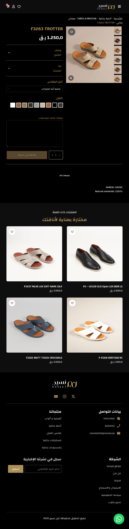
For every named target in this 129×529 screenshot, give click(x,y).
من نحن (117, 473)
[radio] (60, 105)
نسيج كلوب (114, 502)
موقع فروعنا (114, 466)
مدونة (117, 480)
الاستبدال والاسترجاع (110, 487)
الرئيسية (118, 18)
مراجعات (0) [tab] (64, 175)
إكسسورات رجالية (51, 447)
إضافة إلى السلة (27, 155)
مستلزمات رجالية (52, 440)
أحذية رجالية (105, 18)
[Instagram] (64, 396)
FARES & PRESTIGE (87, 18)
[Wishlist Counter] (19, 6)
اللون (59, 98)
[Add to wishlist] (71, 31)
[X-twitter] (73, 396)
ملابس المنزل (54, 433)
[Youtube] (56, 396)
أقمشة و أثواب (53, 418)
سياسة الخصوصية (111, 495)
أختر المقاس (55, 81)
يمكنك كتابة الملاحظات (51, 118)
